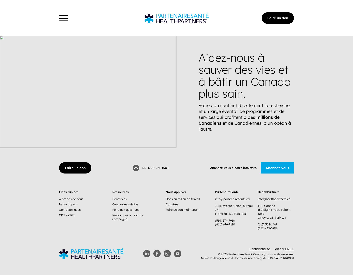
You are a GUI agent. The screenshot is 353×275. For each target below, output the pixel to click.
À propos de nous (71, 199)
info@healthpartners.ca (274, 199)
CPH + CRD (66, 215)
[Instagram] (167, 253)
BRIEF (289, 249)
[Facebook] (157, 253)
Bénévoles (119, 199)
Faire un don (277, 18)
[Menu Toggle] (63, 18)
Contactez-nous (70, 209)
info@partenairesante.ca (232, 199)
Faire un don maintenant (182, 209)
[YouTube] (177, 253)
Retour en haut (155, 168)
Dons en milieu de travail (183, 199)
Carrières (172, 204)
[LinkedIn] (146, 253)
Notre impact (68, 204)
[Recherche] (60, 13)
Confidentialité (259, 249)
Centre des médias (125, 204)
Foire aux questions (125, 209)
